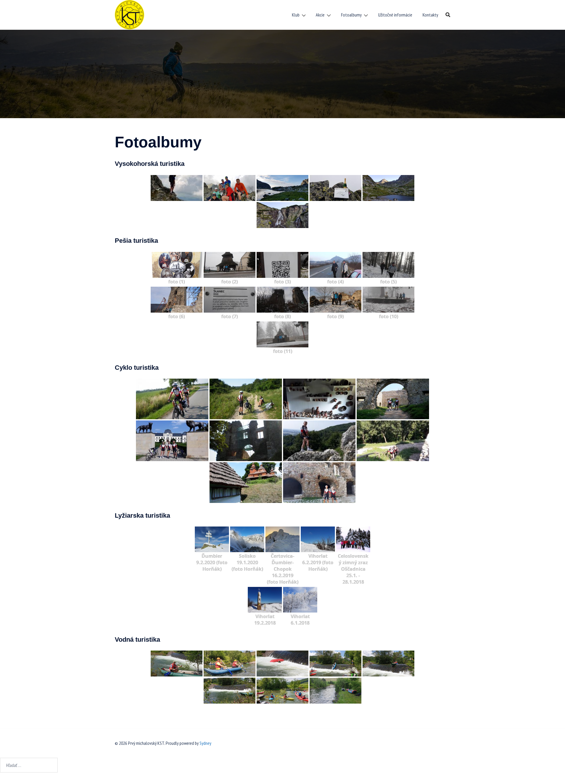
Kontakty (430, 15)
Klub (296, 15)
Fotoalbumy (351, 15)
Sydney (205, 743)
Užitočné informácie (395, 15)
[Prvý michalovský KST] (129, 14)
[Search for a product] (448, 14)
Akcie (320, 15)
